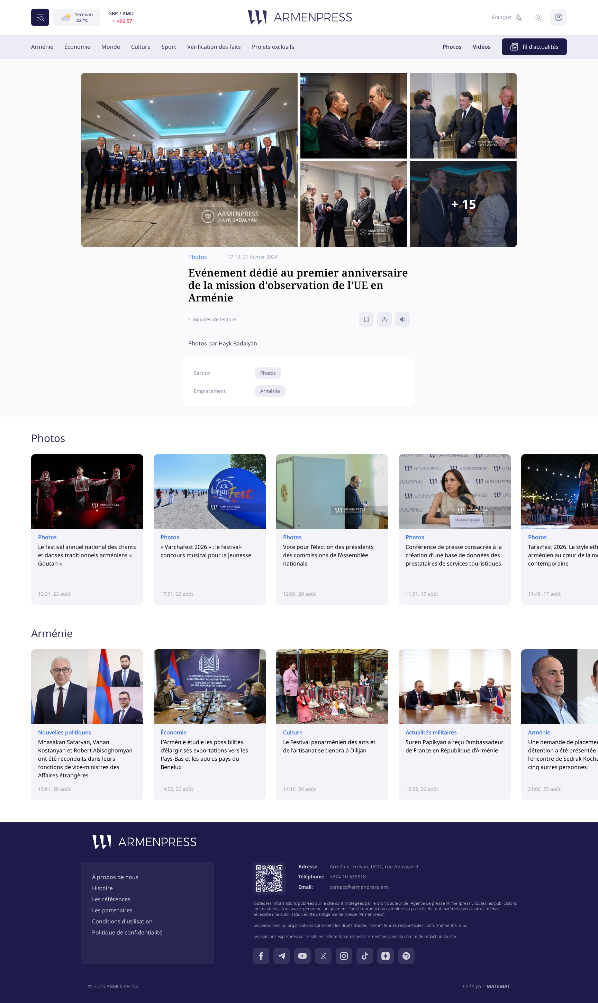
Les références (111, 899)
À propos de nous (115, 877)
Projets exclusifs (273, 47)
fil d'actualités (541, 47)
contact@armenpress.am (359, 887)
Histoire (102, 888)
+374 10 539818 (348, 876)
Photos (452, 47)
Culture (141, 47)
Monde (110, 47)
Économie (77, 47)
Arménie (42, 47)
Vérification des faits (214, 47)
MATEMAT (498, 986)
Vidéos (482, 47)
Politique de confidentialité (127, 932)
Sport (169, 47)
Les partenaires (112, 910)
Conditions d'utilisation (122, 921)
